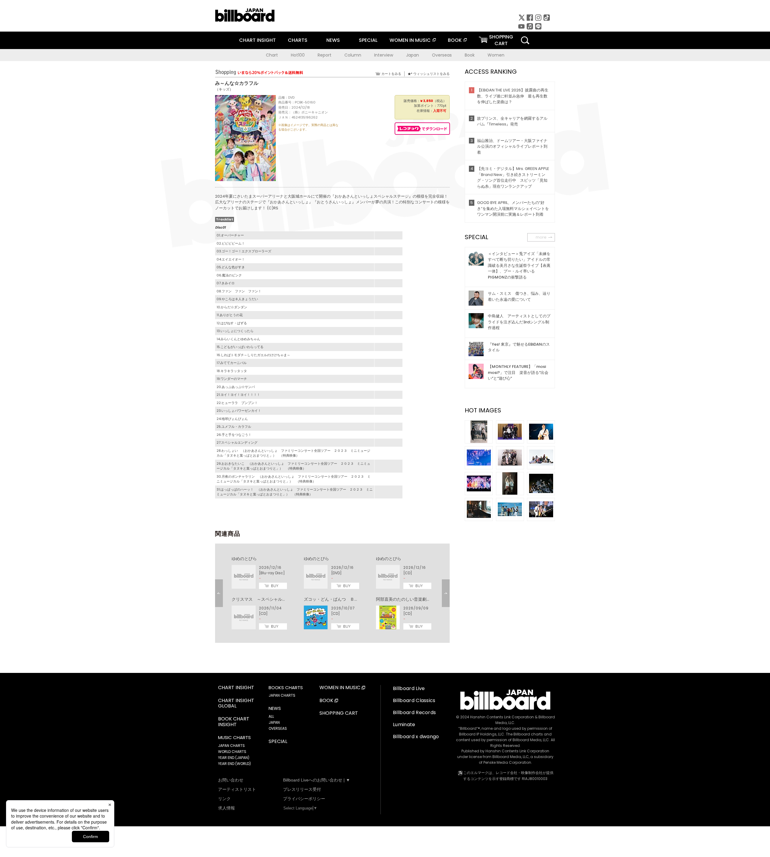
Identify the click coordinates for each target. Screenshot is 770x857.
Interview (383, 55)
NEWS (333, 40)
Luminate (404, 724)
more (541, 237)
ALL (271, 716)
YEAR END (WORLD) (234, 763)
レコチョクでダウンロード (422, 128)
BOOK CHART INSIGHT (233, 722)
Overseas (442, 55)
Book (470, 55)
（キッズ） (224, 89)
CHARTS (297, 40)
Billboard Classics (414, 700)
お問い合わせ (230, 780)
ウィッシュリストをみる (431, 73)
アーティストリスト (237, 789)
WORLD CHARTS (232, 751)
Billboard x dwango (416, 736)
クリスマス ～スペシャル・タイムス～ (269, 599)
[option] (332, 593)
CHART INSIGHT (257, 40)
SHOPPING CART (338, 713)
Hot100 (298, 55)
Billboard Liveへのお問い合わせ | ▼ (316, 780)
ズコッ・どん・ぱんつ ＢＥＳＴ (335, 599)
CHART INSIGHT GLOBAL (236, 703)
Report (324, 55)
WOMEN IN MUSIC (410, 40)
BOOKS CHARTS (286, 687)
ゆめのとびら (244, 559)
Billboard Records (414, 712)
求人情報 (226, 808)
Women (496, 55)
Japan (412, 55)
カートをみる (391, 73)
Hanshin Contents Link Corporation (502, 717)
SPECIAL (368, 40)
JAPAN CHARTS (231, 745)
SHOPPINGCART (501, 40)
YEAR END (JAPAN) (233, 757)
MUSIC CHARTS (234, 737)
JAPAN (274, 722)
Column (352, 55)
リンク (224, 798)
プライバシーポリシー (304, 798)
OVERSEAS (278, 728)
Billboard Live (409, 688)
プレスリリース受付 (302, 789)
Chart (272, 55)
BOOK (455, 40)
